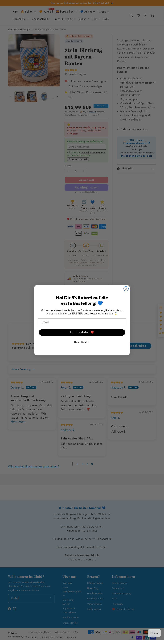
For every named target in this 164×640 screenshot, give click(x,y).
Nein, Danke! (82, 342)
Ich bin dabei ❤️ (82, 332)
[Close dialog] (126, 288)
